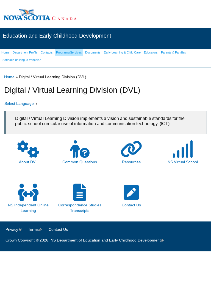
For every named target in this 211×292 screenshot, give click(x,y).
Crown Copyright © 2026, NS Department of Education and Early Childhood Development (87, 240)
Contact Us (58, 229)
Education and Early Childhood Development (57, 36)
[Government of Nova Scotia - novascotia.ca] (40, 14)
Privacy (16, 229)
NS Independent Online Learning (28, 208)
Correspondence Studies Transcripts (79, 208)
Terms (38, 229)
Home (9, 77)
